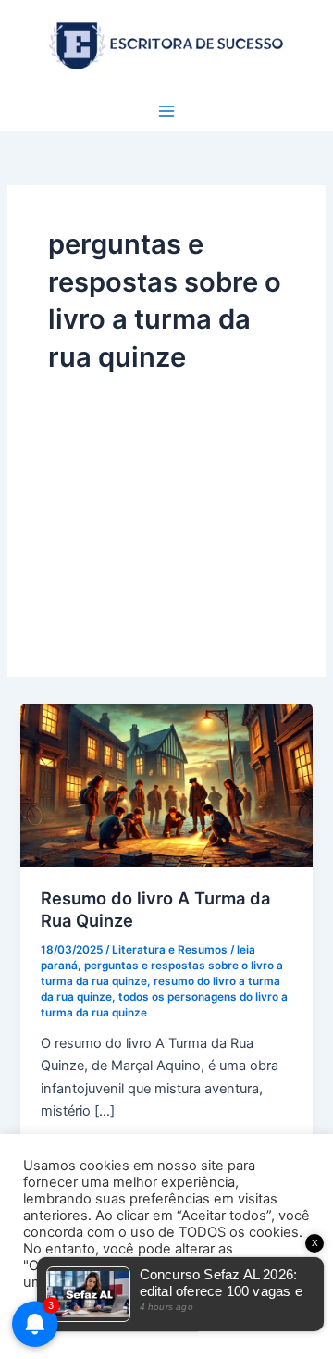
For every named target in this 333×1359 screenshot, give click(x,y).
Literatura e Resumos (170, 949)
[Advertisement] (166, 506)
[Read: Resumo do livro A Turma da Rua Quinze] (166, 785)
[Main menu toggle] (166, 111)
